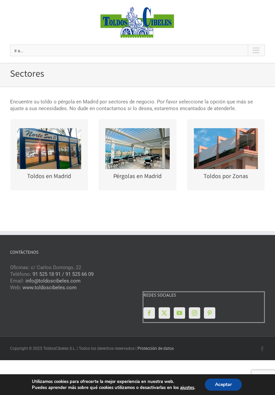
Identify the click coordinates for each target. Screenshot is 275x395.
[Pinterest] (209, 313)
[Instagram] (194, 313)
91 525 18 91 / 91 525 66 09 (63, 274)
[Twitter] (164, 313)
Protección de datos (156, 348)
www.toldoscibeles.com (49, 288)
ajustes (187, 388)
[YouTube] (179, 313)
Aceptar (223, 384)
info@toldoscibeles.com (52, 281)
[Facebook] (149, 313)
